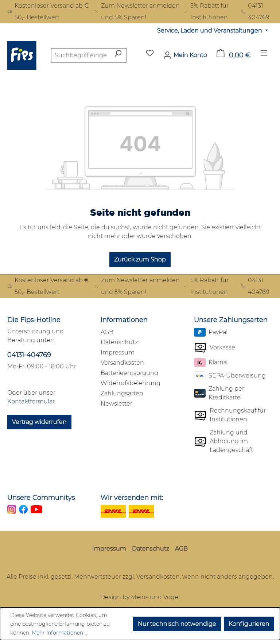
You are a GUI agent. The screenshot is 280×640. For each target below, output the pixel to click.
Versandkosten (122, 362)
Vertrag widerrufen (39, 421)
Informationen (124, 320)
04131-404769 (29, 355)
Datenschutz (119, 342)
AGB (107, 332)
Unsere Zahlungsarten (231, 320)
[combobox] (80, 55)
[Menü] (264, 55)
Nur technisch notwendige (177, 623)
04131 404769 (258, 11)
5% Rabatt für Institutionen (209, 11)
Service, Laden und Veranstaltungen (210, 30)
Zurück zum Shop (140, 259)
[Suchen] (118, 55)
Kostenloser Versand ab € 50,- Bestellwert (52, 11)
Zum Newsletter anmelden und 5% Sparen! (140, 11)
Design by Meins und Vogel (140, 597)
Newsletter (116, 403)
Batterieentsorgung (129, 372)
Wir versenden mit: (132, 498)
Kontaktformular (31, 401)
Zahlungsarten (122, 393)
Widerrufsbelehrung (130, 383)
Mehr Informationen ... (60, 632)
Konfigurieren (249, 623)
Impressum (118, 352)
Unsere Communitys (41, 498)
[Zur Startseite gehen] (21, 55)
